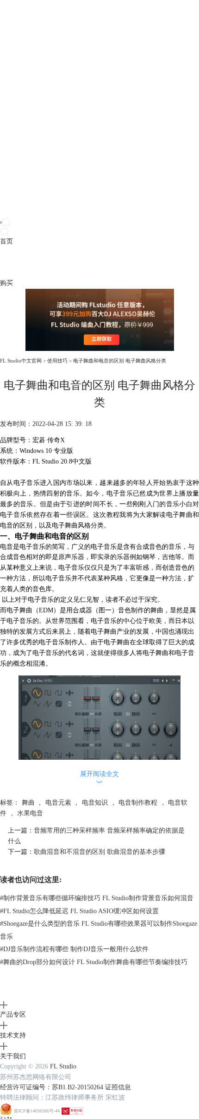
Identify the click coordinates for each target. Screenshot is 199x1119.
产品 (6, 262)
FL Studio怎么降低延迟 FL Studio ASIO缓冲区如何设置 (79, 911)
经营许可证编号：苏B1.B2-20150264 (51, 1087)
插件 (32, 262)
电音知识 (95, 802)
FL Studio (63, 1066)
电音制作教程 (137, 802)
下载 (19, 262)
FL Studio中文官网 (21, 360)
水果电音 (30, 813)
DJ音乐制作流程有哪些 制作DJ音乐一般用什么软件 (74, 949)
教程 (45, 262)
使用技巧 (57, 360)
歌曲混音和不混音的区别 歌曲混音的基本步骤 (99, 851)
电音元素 (58, 802)
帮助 (71, 262)
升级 (58, 262)
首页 (6, 241)
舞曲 (28, 802)
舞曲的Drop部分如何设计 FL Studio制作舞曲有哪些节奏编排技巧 (93, 962)
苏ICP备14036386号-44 (37, 1110)
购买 (6, 283)
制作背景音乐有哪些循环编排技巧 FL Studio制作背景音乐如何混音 (96, 898)
